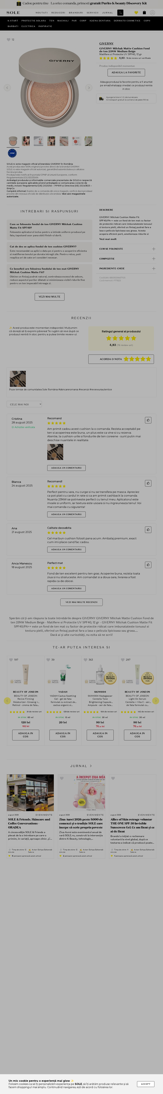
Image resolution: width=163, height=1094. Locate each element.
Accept (145, 1084)
